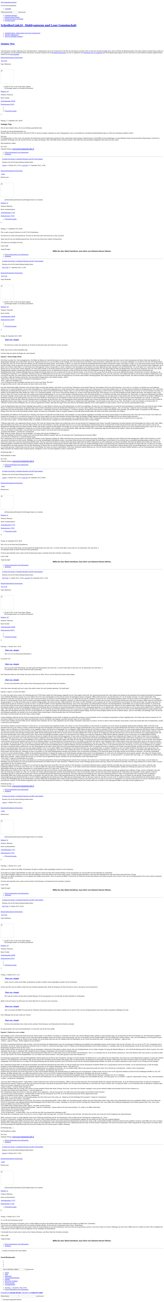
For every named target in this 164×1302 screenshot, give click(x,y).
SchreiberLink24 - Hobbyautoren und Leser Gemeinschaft (38, 25)
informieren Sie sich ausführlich (93, 52)
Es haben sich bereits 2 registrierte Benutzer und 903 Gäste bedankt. (22, 571)
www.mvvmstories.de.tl (23, 149)
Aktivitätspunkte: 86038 (8, 101)
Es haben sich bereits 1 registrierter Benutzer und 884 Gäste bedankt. (22, 796)
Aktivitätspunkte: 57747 (8, 212)
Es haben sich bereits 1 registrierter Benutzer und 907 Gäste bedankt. (22, 261)
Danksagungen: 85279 (7, 104)
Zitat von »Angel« (12, 340)
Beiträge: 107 (5, 91)
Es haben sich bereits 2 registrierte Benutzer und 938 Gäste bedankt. (22, 471)
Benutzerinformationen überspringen (12, 57)
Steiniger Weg (8, 43)
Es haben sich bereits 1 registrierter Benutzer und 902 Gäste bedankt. (22, 900)
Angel (4, 165)
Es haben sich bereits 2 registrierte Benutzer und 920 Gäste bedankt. (22, 159)
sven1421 (25, 165)
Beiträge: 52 (4, 203)
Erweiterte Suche (10, 20)
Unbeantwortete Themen (12, 17)
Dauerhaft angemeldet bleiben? (12, 1299)
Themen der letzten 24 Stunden (14, 19)
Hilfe (105, 51)
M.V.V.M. (5, 267)
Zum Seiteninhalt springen (9, 2)
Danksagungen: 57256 (7, 216)
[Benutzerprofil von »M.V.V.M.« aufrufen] (7, 83)
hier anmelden (15, 54)
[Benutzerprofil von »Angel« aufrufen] (7, 196)
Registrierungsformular (59, 52)
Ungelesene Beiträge (11, 15)
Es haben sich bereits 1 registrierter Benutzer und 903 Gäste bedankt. (22, 1147)
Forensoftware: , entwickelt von (22, 1292)
